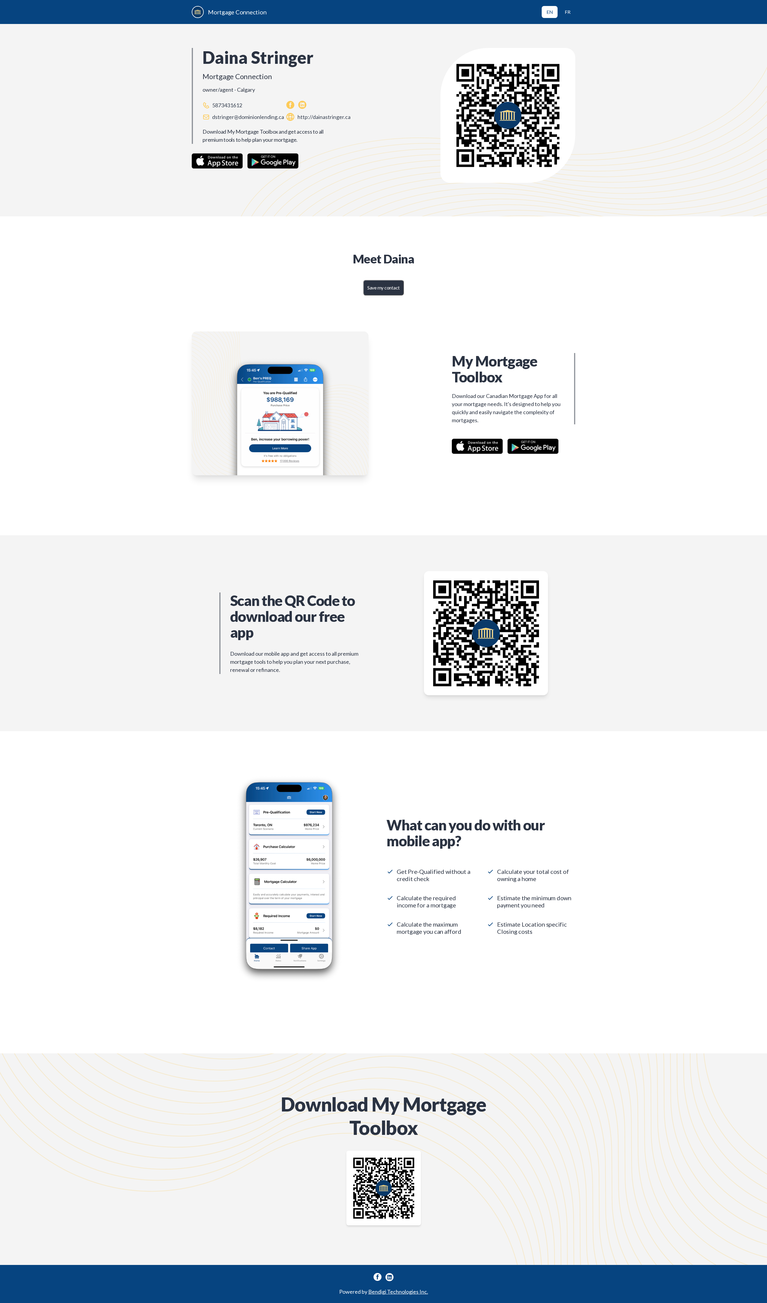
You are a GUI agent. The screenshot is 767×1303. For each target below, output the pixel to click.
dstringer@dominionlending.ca (248, 117)
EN (549, 12)
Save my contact (383, 287)
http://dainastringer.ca (324, 117)
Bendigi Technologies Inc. (398, 1291)
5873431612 (227, 105)
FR (567, 12)
